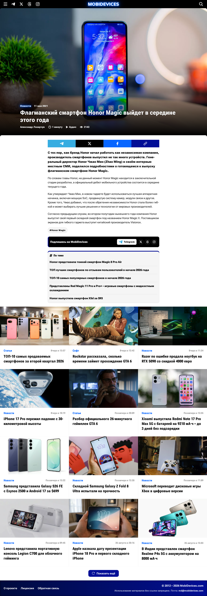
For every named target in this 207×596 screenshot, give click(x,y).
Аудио (72, 127)
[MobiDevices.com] (103, 4)
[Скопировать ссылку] (145, 143)
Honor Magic (58, 230)
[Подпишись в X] (21, 4)
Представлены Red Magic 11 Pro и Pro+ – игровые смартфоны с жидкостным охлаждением (102, 288)
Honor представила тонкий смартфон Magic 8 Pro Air (86, 262)
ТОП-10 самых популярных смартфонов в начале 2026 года (90, 278)
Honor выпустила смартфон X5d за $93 (76, 298)
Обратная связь (48, 588)
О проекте (10, 588)
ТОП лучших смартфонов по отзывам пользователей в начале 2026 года (99, 270)
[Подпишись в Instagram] (38, 4)
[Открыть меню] (5, 4)
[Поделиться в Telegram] (62, 143)
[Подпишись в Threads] (29, 4)
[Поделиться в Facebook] (117, 143)
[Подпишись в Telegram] (13, 4)
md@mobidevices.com (191, 590)
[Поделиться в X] (90, 143)
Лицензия (27, 588)
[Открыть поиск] (201, 4)
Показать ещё (106, 573)
